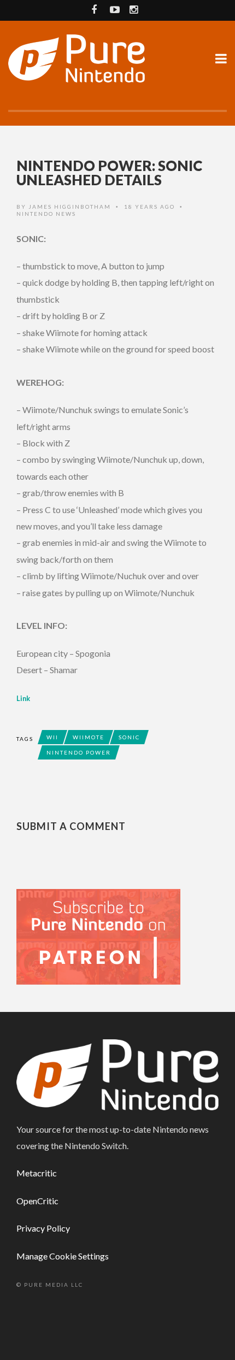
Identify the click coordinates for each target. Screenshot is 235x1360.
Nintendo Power (78, 752)
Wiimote (88, 737)
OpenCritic (37, 1201)
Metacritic (36, 1173)
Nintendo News (46, 213)
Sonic (129, 737)
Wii (52, 737)
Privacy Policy (43, 1228)
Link (23, 698)
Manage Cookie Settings (62, 1256)
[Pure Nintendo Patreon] (98, 935)
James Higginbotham (69, 206)
